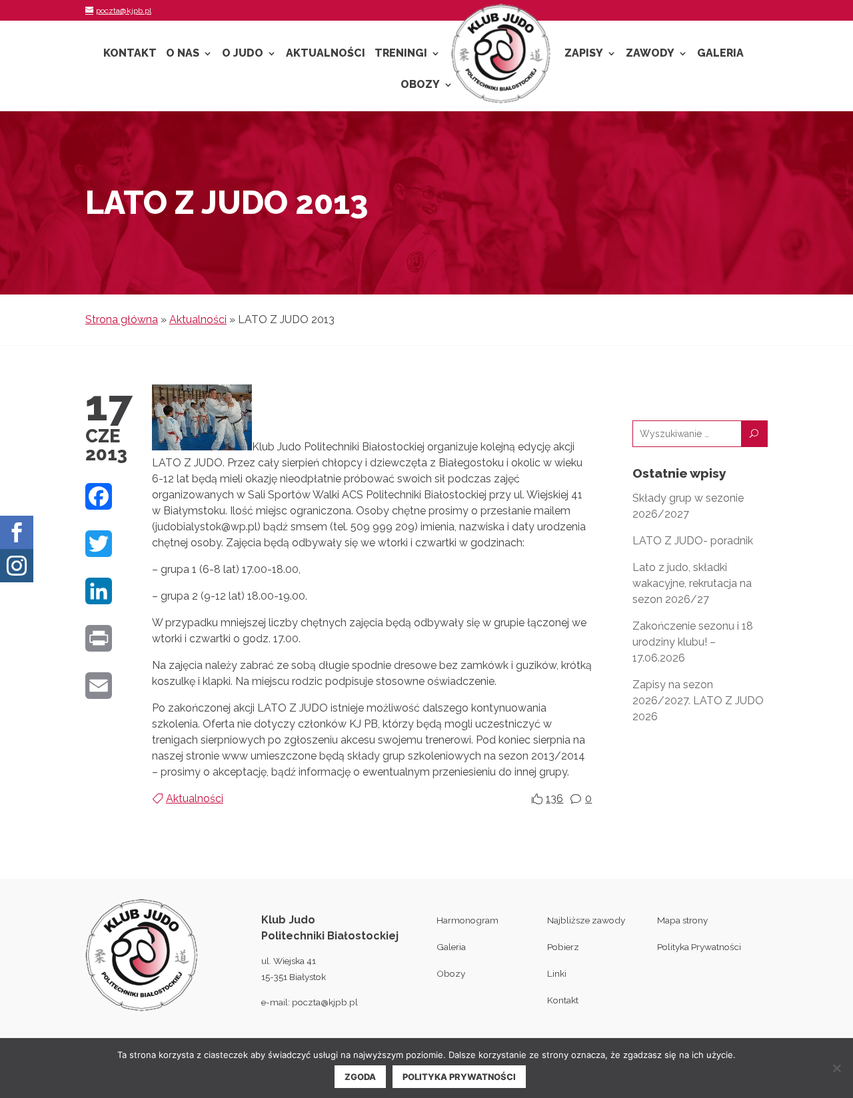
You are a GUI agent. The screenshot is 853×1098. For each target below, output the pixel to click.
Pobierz (563, 946)
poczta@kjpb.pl (325, 1002)
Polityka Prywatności (699, 946)
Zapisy (583, 54)
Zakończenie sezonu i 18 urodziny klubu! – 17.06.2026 (692, 642)
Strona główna (121, 319)
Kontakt (130, 54)
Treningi (401, 54)
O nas (182, 54)
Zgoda (360, 1076)
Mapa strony (682, 920)
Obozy (420, 85)
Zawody (650, 54)
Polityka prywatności (459, 1076)
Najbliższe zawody (586, 920)
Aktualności (325, 54)
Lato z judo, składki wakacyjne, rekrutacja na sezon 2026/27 (692, 583)
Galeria (720, 54)
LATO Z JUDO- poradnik (692, 540)
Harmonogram (467, 920)
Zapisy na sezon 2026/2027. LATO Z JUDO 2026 (698, 700)
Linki (556, 973)
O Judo (242, 54)
